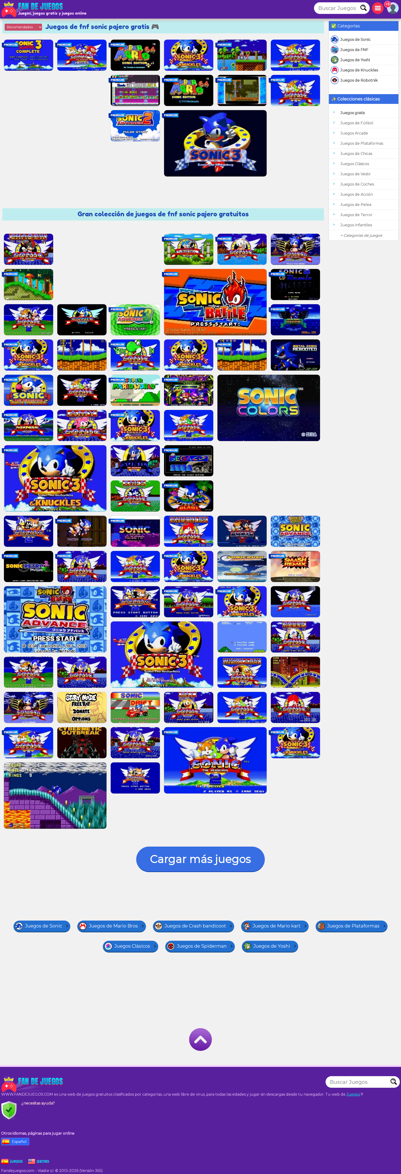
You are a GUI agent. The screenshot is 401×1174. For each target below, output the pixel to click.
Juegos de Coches (357, 184)
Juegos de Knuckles (359, 70)
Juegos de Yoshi (355, 60)
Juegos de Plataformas (361, 143)
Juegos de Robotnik (359, 80)
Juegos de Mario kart (277, 926)
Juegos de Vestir (355, 174)
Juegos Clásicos (354, 164)
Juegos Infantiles (356, 225)
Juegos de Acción (356, 194)
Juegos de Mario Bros (113, 926)
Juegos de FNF (354, 50)
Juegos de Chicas (356, 153)
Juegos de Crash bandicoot (195, 926)
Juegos (353, 1094)
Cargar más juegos (200, 859)
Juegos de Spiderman (202, 946)
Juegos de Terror (356, 215)
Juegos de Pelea (355, 204)
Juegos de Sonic (355, 39)
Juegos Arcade (354, 133)
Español (19, 1141)
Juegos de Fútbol (356, 123)
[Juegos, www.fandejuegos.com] (32, 9)
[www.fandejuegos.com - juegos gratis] (32, 1084)
